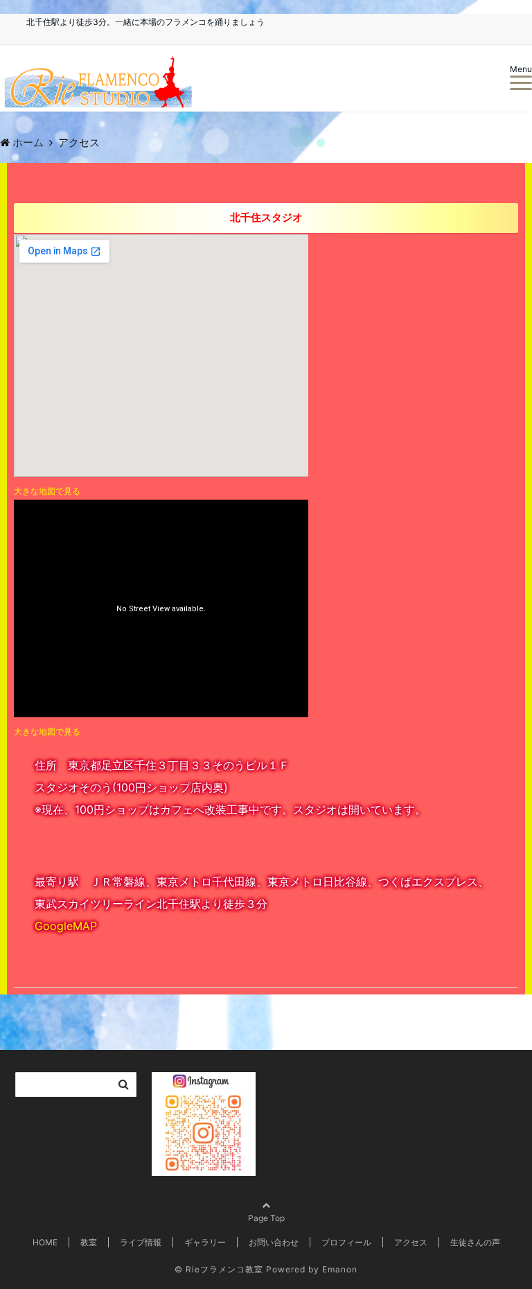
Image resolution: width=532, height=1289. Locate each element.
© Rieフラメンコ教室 (219, 1269)
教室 (88, 1242)
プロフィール (346, 1242)
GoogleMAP (66, 926)
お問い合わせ (274, 1242)
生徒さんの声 (475, 1242)
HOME (45, 1242)
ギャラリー (205, 1242)
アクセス (410, 1242)
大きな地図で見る (47, 491)
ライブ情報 (140, 1242)
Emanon (339, 1269)
